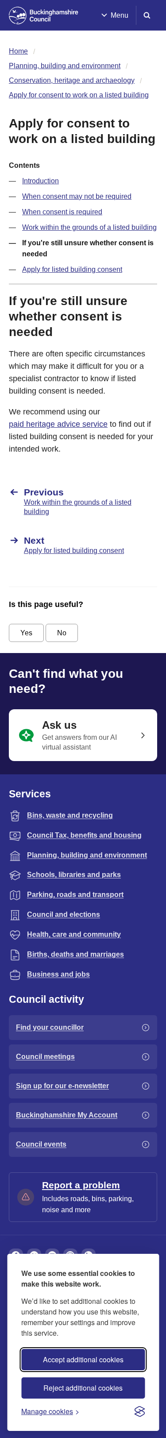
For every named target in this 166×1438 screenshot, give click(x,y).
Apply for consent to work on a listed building (79, 95)
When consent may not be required (76, 196)
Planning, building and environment (64, 66)
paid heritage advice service (58, 424)
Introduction (40, 181)
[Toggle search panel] (147, 15)
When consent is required (62, 212)
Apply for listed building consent (72, 269)
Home (18, 51)
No (61, 633)
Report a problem (81, 1185)
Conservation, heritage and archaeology (72, 80)
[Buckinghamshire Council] (43, 15)
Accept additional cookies (83, 1359)
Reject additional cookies (83, 1388)
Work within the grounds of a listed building (89, 227)
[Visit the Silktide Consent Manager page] (139, 1411)
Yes (26, 633)
